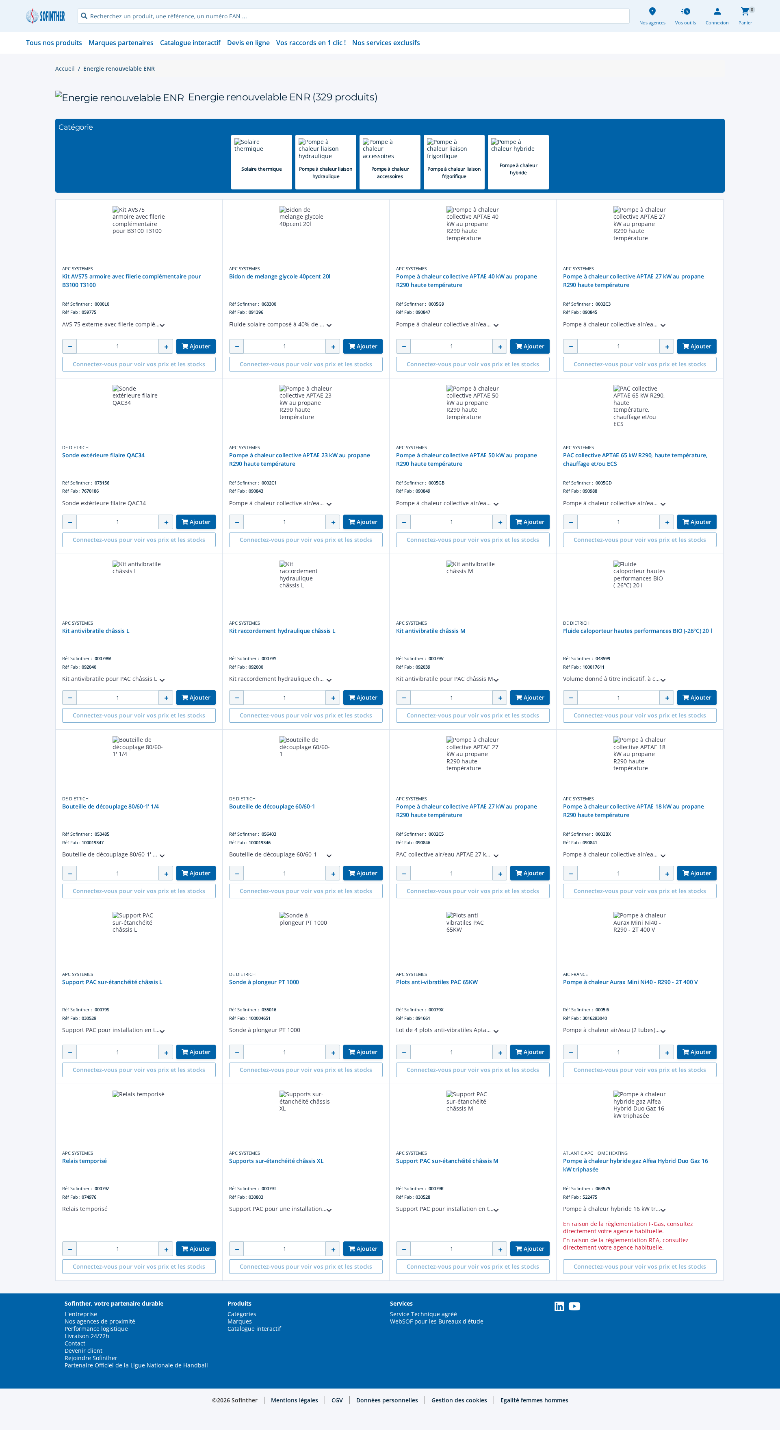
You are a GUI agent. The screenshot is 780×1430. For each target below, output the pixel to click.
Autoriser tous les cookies (694, 1387)
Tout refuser (694, 1415)
